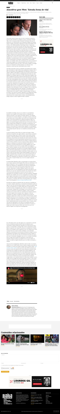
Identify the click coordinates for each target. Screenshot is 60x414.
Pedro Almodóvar (16, 301)
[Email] (15, 17)
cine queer (11, 301)
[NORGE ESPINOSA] (9, 311)
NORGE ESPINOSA (15, 305)
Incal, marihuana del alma (44, 26)
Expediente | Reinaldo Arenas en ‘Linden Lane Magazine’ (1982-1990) (46, 32)
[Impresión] (17, 17)
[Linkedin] (13, 17)
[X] (51, 0)
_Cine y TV (8, 7)
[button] (52, 3)
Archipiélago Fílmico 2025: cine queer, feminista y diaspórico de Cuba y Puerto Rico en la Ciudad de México (52, 344)
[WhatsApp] (11, 17)
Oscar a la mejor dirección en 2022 (24, 180)
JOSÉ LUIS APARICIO (18, 346)
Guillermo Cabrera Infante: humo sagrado (45, 20)
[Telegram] (19, 17)
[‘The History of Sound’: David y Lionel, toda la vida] (37, 338)
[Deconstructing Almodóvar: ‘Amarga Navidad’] (8, 338)
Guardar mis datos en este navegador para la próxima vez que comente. (13, 365)
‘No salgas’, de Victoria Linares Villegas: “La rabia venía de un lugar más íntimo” (22, 344)
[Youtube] (52, 0)
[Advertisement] (22, 105)
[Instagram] (50, 0)
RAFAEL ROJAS (32, 404)
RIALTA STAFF (46, 346)
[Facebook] (49, 0)
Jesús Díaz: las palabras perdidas (36, 403)
